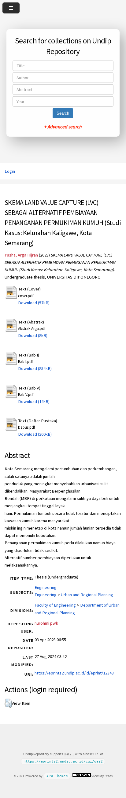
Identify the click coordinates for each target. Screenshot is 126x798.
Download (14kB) (34, 401)
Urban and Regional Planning (87, 594)
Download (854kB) (35, 368)
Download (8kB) (32, 335)
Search (63, 113)
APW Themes (57, 776)
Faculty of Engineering (55, 605)
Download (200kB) (35, 434)
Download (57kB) (34, 302)
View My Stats (102, 776)
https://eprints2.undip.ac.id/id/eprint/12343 (74, 673)
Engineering (46, 587)
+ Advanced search (63, 127)
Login (10, 171)
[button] (8, 703)
